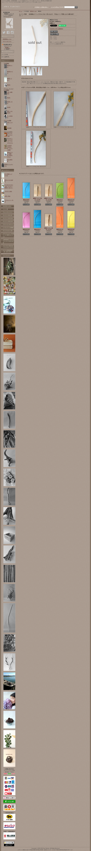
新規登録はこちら (7, 39)
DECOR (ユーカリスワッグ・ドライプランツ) (10, 141)
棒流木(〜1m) (9, 66)
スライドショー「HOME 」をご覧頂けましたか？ (8, 235)
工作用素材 (6, 63)
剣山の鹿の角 (9, 160)
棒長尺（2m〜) (9, 79)
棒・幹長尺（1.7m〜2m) (8, 174)
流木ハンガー (9, 123)
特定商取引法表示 (7, 206)
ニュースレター (6, 255)
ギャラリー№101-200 (8, 218)
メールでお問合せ (55, 7)
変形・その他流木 (9, 112)
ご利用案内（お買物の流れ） (41, 7)
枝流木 (8, 97)
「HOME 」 (7, 47)
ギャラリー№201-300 (8, 221)
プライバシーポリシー (8, 224)
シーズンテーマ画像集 (8, 227)
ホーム (20, 11)
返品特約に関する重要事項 (56, 28)
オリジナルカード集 (7, 230)
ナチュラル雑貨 (7, 120)
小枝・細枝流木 (9, 93)
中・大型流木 (9, 116)
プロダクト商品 (8, 191)
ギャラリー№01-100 (7, 215)
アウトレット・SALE (8, 201)
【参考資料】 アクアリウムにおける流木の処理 (8, 241)
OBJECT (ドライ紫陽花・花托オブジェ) (10, 154)
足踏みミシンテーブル (8, 165)
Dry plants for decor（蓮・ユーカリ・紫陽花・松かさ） (8, 186)
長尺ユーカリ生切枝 (8, 180)
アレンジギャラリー (7, 212)
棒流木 (26, 199)
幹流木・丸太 (9, 102)
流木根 (8, 107)
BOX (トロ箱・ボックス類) (9, 135)
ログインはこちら (7, 41)
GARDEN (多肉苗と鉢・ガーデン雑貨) (9, 148)
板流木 (8, 85)
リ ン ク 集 (5, 209)
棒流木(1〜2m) (10, 72)
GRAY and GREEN (8, 132)
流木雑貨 (9, 128)
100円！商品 (7, 196)
